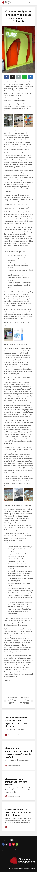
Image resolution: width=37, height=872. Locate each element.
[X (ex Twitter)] (6, 844)
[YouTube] (13, 844)
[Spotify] (17, 844)
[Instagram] (10, 844)
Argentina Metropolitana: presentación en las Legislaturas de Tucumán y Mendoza (17, 722)
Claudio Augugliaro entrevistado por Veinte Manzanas (16, 782)
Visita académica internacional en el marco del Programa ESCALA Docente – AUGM (18, 752)
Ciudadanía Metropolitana (14, 735)
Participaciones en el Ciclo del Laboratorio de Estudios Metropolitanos (18, 812)
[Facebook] (3, 844)
